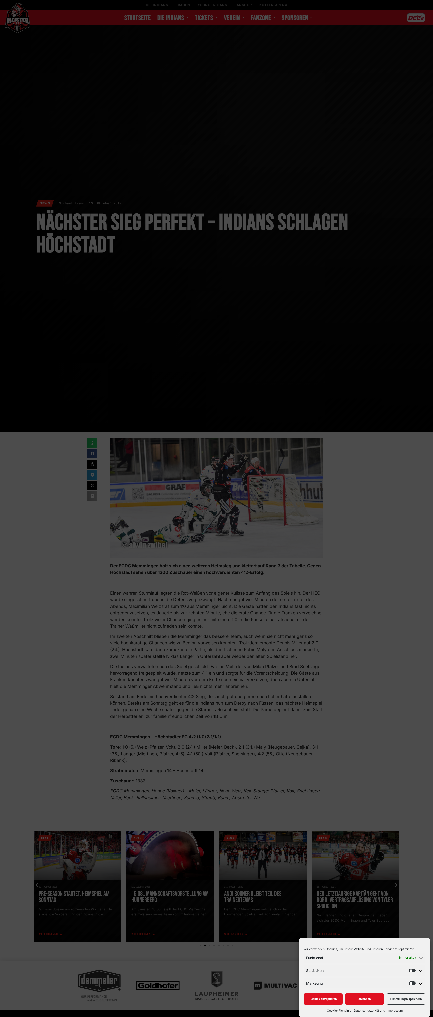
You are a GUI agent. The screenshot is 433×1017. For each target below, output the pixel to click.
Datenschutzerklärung (369, 1010)
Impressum (395, 1010)
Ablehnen (364, 999)
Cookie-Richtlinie (339, 1010)
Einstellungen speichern (406, 999)
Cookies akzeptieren (323, 999)
